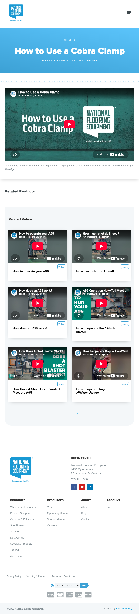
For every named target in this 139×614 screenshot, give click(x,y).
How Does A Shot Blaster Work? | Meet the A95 (36, 391)
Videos (54, 60)
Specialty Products (21, 543)
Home (45, 60)
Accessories (17, 556)
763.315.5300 (79, 479)
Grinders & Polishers (22, 519)
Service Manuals (56, 519)
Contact (86, 519)
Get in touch (81, 458)
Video (63, 60)
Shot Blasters (18, 525)
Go (84, 585)
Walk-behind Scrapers (23, 507)
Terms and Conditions (63, 576)
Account (113, 500)
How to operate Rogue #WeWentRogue (92, 391)
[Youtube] (82, 487)
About (86, 500)
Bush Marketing (124, 608)
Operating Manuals (58, 513)
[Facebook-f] (74, 487)
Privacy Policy (14, 576)
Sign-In (111, 507)
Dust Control (17, 537)
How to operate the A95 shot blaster (97, 330)
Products (17, 500)
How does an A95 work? (30, 328)
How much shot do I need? (95, 271)
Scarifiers (15, 531)
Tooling (14, 550)
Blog (84, 513)
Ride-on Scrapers (20, 513)
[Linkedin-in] (90, 487)
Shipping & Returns (36, 576)
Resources (55, 500)
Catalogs (52, 525)
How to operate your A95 (31, 271)
